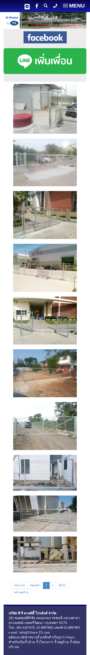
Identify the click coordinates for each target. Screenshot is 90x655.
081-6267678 (26, 627)
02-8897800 (44, 627)
